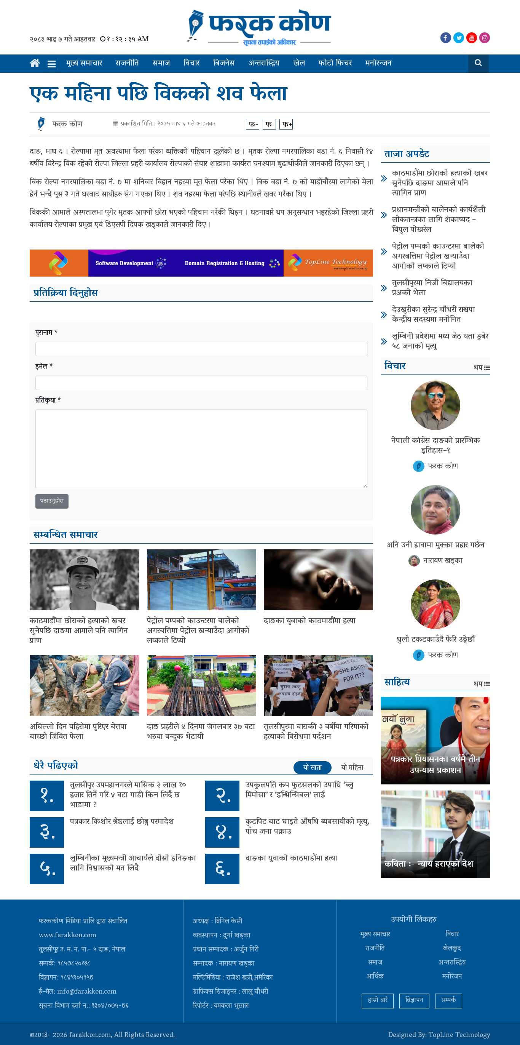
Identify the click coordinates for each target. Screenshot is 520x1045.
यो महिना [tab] (352, 768)
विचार (191, 63)
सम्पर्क (448, 1000)
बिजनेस (224, 63)
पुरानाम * (46, 333)
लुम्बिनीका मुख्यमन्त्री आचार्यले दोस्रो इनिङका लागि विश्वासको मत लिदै (133, 863)
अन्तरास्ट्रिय (264, 63)
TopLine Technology (459, 1035)
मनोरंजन (452, 977)
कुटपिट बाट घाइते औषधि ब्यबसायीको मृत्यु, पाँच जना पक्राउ (308, 827)
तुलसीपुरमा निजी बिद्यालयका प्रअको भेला (432, 288)
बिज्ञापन (414, 1000)
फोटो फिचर (335, 63)
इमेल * (44, 367)
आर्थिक (375, 977)
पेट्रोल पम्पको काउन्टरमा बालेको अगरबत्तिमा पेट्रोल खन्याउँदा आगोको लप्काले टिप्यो (198, 631)
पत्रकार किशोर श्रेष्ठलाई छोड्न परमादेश (122, 822)
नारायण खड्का (443, 561)
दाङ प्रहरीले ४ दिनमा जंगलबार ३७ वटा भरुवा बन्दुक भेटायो (201, 732)
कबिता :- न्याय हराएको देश (428, 865)
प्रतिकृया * (48, 401)
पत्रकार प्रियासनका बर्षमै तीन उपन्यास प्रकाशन (435, 765)
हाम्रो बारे (378, 1000)
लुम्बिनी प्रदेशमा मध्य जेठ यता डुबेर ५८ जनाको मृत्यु (440, 342)
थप (478, 368)
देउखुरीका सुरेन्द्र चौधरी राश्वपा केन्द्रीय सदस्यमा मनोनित (433, 315)
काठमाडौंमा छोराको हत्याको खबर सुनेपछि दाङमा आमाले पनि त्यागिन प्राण (79, 631)
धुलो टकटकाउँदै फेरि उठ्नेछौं (436, 640)
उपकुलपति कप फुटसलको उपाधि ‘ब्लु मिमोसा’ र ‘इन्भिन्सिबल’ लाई (299, 790)
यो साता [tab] (312, 768)
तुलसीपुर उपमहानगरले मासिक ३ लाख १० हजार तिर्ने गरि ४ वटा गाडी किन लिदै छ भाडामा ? (128, 795)
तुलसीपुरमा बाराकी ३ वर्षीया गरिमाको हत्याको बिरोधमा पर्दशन (316, 732)
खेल (299, 63)
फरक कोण (67, 124)
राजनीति (127, 63)
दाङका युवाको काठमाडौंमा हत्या (310, 621)
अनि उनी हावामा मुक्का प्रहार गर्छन (436, 545)
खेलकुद (452, 949)
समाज (161, 63)
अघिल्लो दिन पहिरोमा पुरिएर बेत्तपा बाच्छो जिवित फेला (78, 732)
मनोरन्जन (378, 63)
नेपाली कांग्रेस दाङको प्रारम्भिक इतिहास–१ (435, 446)
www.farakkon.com (67, 936)
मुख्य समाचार (84, 63)
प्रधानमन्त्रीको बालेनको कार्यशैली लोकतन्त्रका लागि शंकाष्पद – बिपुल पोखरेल (438, 220)
